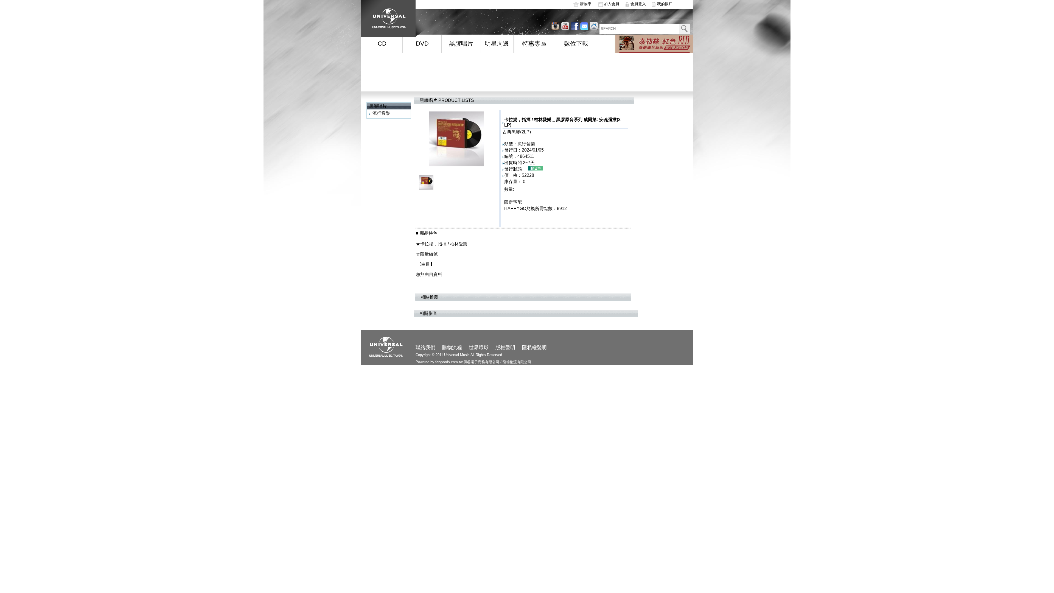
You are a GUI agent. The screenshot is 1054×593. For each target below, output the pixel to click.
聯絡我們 (425, 347)
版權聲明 (505, 347)
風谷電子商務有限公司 (481, 362)
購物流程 (452, 347)
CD (382, 43)
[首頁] (387, 17)
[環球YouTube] (555, 26)
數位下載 (576, 43)
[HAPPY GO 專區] (654, 44)
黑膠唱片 (461, 43)
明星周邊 (497, 43)
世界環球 (479, 347)
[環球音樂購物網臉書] (575, 26)
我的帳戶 (664, 4)
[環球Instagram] (565, 26)
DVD (422, 43)
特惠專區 (534, 43)
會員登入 (638, 4)
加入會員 (611, 4)
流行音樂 (381, 113)
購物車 (586, 4)
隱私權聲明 (534, 347)
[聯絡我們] (584, 26)
